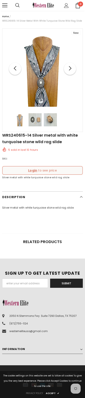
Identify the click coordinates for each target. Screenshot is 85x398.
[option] (42, 69)
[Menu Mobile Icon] (4, 5)
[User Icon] (66, 5)
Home (5, 16)
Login (32, 170)
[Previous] (15, 69)
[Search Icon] (21, 5)
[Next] (70, 69)
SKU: (5, 158)
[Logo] (43, 5)
